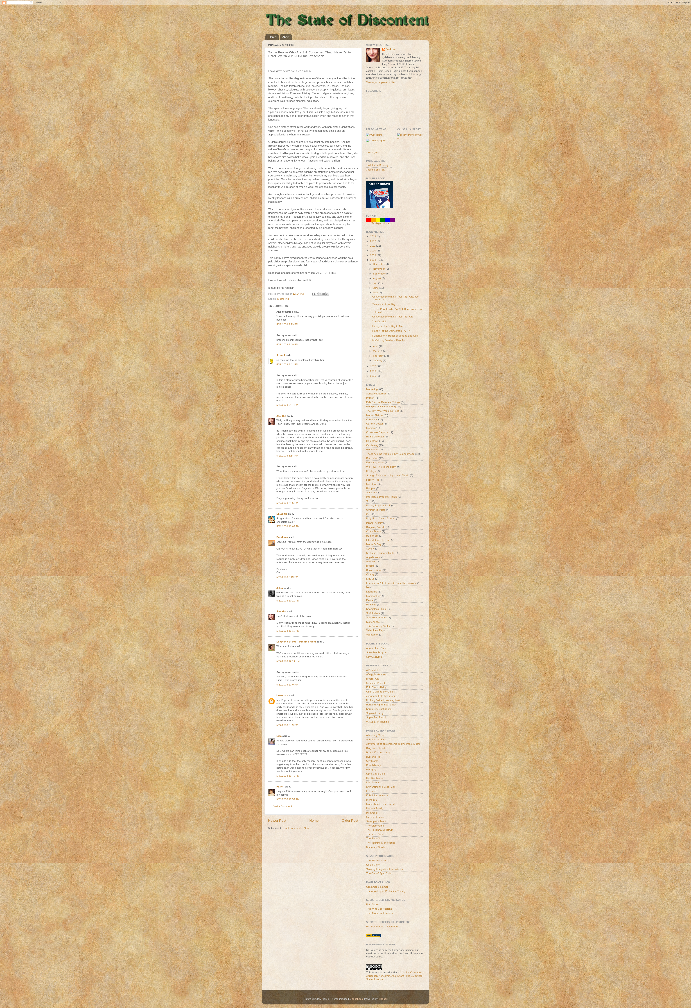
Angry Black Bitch (376, 648)
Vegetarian (372, 634)
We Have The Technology (381, 467)
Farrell (280, 786)
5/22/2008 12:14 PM (288, 661)
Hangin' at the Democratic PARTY (391, 331)
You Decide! (379, 321)
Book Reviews (374, 570)
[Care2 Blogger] (376, 140)
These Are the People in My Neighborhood (390, 454)
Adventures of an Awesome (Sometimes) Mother (393, 744)
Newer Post (277, 820)
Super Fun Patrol (376, 717)
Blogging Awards (375, 527)
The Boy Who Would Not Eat (382, 411)
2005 (373, 376)
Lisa (279, 736)
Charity (370, 574)
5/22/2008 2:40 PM (287, 684)
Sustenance (373, 622)
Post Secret (372, 904)
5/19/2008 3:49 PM (287, 344)
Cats (368, 514)
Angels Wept (373, 557)
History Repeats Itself (378, 505)
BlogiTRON (372, 678)
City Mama (372, 761)
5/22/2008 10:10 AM (287, 600)
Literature (371, 591)
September (379, 273)
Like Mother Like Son (378, 540)
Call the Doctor (374, 423)
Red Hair (371, 604)
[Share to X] (320, 294)
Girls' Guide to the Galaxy (380, 691)
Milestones (372, 484)
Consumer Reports (377, 432)
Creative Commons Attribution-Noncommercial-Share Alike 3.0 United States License (394, 976)
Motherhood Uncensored (380, 804)
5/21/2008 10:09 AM (287, 526)
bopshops (357, 999)
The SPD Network (376, 860)
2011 (373, 245)
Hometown (372, 441)
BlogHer (370, 565)
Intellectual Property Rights (381, 497)
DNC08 (370, 578)
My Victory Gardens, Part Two (389, 340)
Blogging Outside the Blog (381, 406)
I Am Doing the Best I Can (381, 786)
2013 (373, 236)
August (377, 278)
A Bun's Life (373, 670)
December (379, 264)
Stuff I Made (373, 613)
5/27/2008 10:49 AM (287, 776)
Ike (368, 587)
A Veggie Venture (376, 674)
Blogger (382, 999)
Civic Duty (372, 419)
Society (370, 548)
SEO (368, 501)
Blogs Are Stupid (375, 748)
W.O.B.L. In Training (377, 721)
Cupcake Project (375, 683)
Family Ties (372, 479)
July (375, 283)
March (377, 351)
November (379, 268)
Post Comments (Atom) (297, 828)
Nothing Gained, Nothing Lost (383, 700)
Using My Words (375, 847)
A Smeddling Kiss (376, 739)
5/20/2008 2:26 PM (287, 503)
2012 (373, 241)
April (376, 346)
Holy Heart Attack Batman (380, 518)
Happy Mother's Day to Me (387, 326)
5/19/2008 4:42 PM (287, 364)
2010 (373, 250)
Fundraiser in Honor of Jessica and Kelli (395, 335)
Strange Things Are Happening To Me (387, 475)
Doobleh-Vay (373, 765)
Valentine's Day (375, 630)
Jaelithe (281, 416)
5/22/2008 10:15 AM (287, 631)
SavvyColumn (374, 656)
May (376, 292)
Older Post (350, 820)
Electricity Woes (375, 462)
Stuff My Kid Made (376, 617)
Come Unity (373, 865)
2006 (373, 371)
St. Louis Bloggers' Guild (380, 553)
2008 (373, 260)
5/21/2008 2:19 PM (287, 577)
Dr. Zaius (281, 513)
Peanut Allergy (374, 522)
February (378, 356)
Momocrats (372, 449)
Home (272, 36)
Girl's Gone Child (375, 774)
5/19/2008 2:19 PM (287, 324)
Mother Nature (374, 415)
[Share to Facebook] (324, 294)
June (376, 288)
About (285, 36)
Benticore (282, 537)
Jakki (279, 588)
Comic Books (373, 531)
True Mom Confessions (379, 913)
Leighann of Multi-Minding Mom (296, 641)
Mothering (283, 299)
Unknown (282, 695)
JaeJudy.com (373, 152)
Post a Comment (282, 806)
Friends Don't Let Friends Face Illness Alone (391, 583)
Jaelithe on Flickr (375, 169)
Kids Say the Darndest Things (383, 402)
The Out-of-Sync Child (379, 873)
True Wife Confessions (379, 908)
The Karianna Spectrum (379, 829)
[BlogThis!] (317, 294)
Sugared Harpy (374, 713)
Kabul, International (377, 795)
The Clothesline (375, 825)
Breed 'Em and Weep (378, 752)
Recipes (370, 488)
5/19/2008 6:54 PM (287, 455)
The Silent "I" (373, 838)
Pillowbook (372, 812)
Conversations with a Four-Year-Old (392, 316)
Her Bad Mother (375, 778)
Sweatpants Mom (376, 821)
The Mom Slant (375, 834)
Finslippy (371, 769)
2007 (373, 366)
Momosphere (373, 596)
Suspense (372, 492)
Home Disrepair (375, 436)
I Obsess (371, 791)
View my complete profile (380, 82)
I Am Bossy (372, 782)
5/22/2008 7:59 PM (287, 725)
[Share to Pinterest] (327, 294)
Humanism (372, 535)
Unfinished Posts (375, 509)
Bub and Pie (373, 756)
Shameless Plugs (376, 609)
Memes (370, 428)
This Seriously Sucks (378, 626)
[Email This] (313, 294)
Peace (369, 600)
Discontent (372, 458)
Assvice (370, 561)
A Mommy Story (375, 735)
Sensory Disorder (376, 393)
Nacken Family (374, 808)
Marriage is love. (380, 223)
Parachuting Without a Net (381, 704)
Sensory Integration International (384, 869)
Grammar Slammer (377, 887)
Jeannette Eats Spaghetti (380, 696)
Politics (370, 398)
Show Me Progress (377, 652)
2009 (373, 255)
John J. (281, 355)
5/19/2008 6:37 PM (287, 405)
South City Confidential (379, 709)
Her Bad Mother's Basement (382, 926)
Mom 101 (371, 799)
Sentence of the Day (384, 304)
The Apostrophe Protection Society (386, 891)
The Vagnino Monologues (380, 842)
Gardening (372, 445)
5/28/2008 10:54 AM (287, 799)
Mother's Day (373, 544)
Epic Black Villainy (376, 687)
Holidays (371, 471)
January (378, 360)
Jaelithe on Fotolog (377, 165)
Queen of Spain (375, 817)
